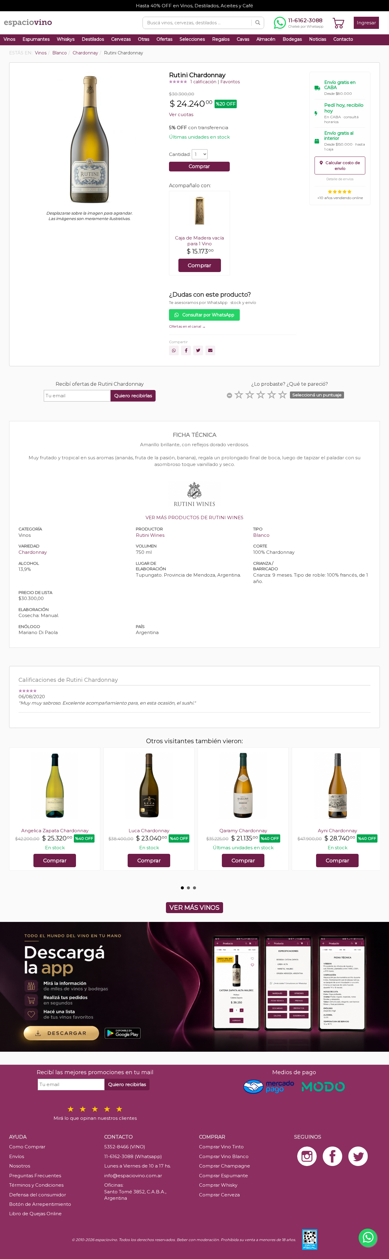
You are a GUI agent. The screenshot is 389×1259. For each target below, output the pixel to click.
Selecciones (192, 39)
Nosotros (19, 1166)
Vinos (9, 39)
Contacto (343, 39)
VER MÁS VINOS (194, 907)
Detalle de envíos (339, 179)
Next (372, 815)
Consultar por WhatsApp (207, 315)
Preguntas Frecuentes (35, 1175)
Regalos (220, 39)
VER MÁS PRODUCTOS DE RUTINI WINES (194, 517)
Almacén (265, 39)
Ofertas (164, 39)
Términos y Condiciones (36, 1185)
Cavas (243, 39)
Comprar (199, 166)
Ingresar (366, 23)
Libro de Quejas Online (35, 1213)
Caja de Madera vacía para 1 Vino (199, 241)
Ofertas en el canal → (187, 326)
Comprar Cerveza (219, 1195)
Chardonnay (33, 552)
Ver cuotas (181, 114)
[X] (198, 350)
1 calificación (203, 82)
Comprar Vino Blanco (224, 1156)
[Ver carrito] (338, 23)
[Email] (210, 350)
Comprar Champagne (224, 1166)
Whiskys (65, 39)
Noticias (317, 39)
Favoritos (230, 82)
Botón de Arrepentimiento (40, 1204)
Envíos (16, 1156)
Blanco (261, 535)
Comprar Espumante (223, 1175)
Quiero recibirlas (133, 395)
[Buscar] (258, 23)
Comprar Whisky (218, 1185)
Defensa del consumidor (37, 1195)
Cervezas (121, 39)
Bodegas (292, 39)
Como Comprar (27, 1147)
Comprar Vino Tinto (221, 1147)
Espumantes (36, 39)
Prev (17, 815)
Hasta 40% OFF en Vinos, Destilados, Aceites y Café (194, 6)
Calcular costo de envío (342, 165)
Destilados (93, 39)
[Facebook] (186, 350)
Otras (143, 39)
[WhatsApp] (174, 350)
